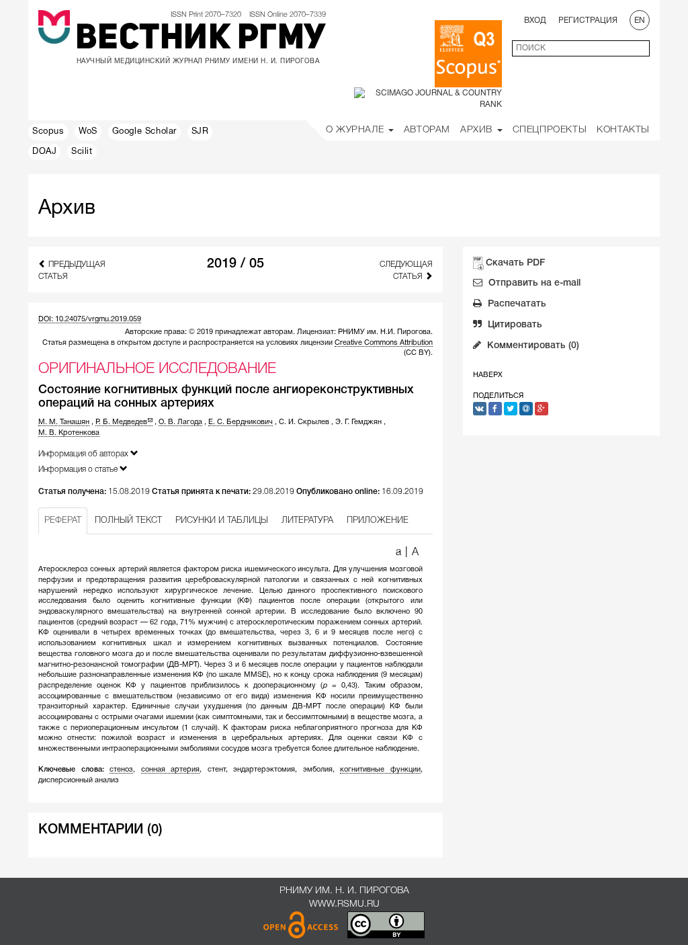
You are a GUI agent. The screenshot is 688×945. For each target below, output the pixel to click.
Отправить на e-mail (533, 283)
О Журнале (356, 130)
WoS (88, 132)
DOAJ (44, 152)
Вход (535, 20)
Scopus (48, 132)
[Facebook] (495, 408)
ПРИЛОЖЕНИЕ (377, 520)
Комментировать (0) (531, 345)
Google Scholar (144, 132)
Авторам (427, 130)
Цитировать (513, 325)
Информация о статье (79, 469)
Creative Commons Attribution (384, 342)
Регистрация (587, 20)
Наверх (488, 375)
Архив (478, 130)
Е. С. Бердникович (240, 422)
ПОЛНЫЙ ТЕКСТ (128, 520)
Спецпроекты (550, 130)
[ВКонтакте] (479, 408)
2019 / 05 (235, 264)
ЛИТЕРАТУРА (307, 520)
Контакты (623, 130)
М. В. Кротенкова (68, 432)
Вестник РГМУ (200, 39)
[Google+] (541, 408)
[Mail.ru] (526, 408)
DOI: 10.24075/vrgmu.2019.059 (89, 319)
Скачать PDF (515, 263)
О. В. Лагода (180, 422)
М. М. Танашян (63, 422)
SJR (200, 132)
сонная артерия (170, 769)
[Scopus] (468, 53)
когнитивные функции (380, 769)
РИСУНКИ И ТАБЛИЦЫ (221, 520)
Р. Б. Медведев (121, 422)
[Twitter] (510, 408)
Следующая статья (406, 270)
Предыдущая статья (71, 270)
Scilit (82, 152)
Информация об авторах (84, 454)
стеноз (121, 769)
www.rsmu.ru (344, 904)
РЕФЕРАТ (62, 520)
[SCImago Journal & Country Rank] (428, 98)
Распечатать (515, 304)
